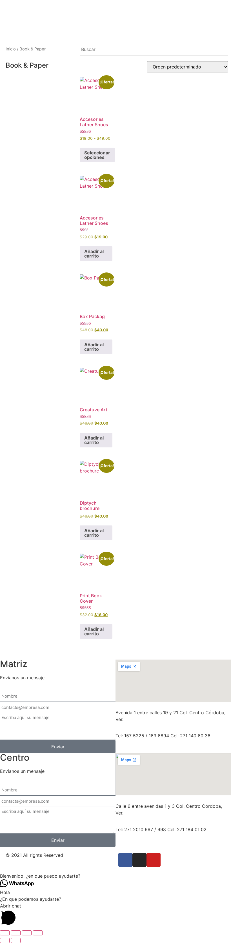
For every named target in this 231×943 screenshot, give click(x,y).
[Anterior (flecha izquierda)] (5, 940)
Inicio (11, 49)
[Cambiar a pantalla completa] (16, 932)
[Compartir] (27, 932)
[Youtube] (153, 860)
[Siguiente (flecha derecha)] (16, 940)
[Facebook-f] (125, 860)
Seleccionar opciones (97, 155)
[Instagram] (139, 860)
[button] (115, 876)
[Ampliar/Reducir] (5, 932)
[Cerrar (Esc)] (38, 932)
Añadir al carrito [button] (94, 253)
